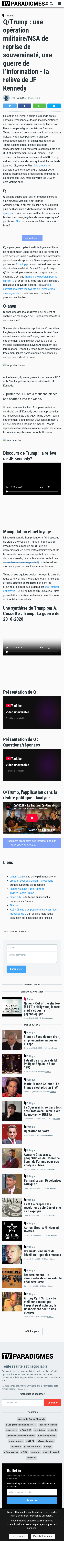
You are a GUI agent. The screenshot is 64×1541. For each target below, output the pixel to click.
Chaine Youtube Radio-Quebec (27, 888)
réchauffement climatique (22, 1435)
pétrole (53, 1430)
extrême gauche (47, 1435)
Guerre (29, 999)
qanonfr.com (32, 238)
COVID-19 (26, 1430)
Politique (9, 15)
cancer (32, 1457)
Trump (14, 932)
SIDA (25, 1452)
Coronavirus (12, 1452)
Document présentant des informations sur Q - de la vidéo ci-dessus (31, 843)
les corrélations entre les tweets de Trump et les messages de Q (29, 289)
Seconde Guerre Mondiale (32, 1419)
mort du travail (51, 1452)
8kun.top (20, 221)
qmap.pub (8, 213)
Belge (48, 1446)
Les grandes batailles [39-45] (22, 1425)
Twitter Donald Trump (22, 893)
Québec (17, 1446)
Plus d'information (43, 1536)
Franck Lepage (46, 1441)
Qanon (23, 932)
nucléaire (12, 1430)
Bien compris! (19, 1536)
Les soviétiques (49, 1425)
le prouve (40, 165)
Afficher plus (32, 1331)
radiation (40, 1430)
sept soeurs (16, 1441)
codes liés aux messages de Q (21, 562)
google (36, 1452)
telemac (20, 98)
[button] (10, 106)
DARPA (30, 1441)
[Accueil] (23, 3)
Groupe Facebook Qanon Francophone (32, 880)
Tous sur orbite (33, 1446)
